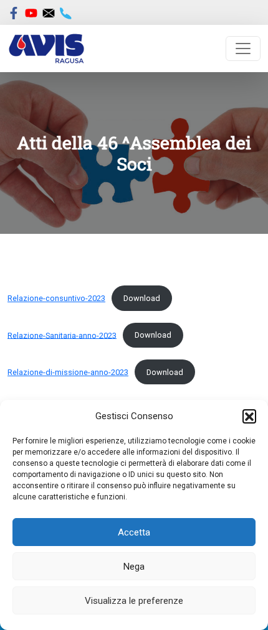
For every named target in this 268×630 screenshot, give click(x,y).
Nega (134, 566)
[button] (249, 416)
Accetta (134, 532)
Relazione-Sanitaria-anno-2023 (62, 335)
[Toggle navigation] (243, 48)
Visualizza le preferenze (134, 600)
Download (141, 298)
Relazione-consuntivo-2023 (56, 298)
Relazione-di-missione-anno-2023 (67, 372)
